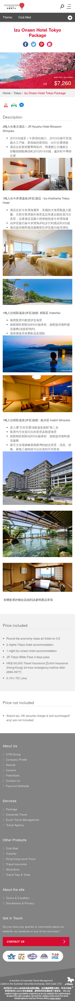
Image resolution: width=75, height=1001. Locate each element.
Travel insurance (16, 864)
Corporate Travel (16, 814)
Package (11, 809)
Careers (11, 770)
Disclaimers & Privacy (20, 903)
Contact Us (13, 780)
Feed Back (13, 775)
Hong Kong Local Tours (20, 858)
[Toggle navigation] (68, 6)
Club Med (24, 17)
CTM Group (13, 754)
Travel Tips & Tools (18, 874)
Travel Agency (15, 825)
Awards (11, 764)
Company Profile (16, 759)
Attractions (13, 869)
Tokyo (17, 93)
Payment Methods (17, 786)
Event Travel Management (22, 819)
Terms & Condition (17, 898)
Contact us (15, 941)
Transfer (11, 853)
